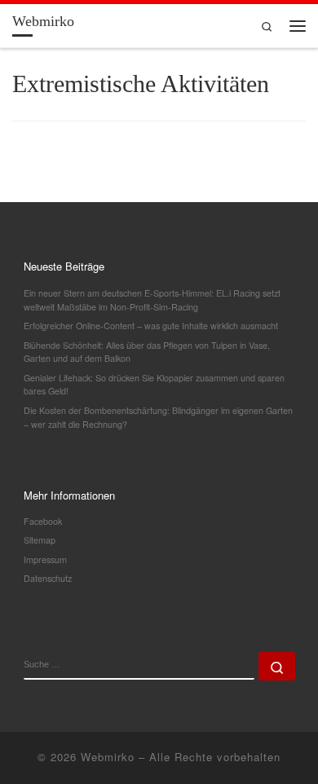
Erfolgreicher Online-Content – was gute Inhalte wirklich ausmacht (151, 325)
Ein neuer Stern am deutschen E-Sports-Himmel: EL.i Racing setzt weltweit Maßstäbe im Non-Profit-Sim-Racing (152, 300)
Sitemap (39, 540)
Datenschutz (48, 578)
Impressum (45, 559)
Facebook (43, 521)
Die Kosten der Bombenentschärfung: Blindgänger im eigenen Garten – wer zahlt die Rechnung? (158, 417)
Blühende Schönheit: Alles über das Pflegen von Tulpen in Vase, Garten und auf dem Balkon (147, 352)
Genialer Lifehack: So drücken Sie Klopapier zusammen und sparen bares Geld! (154, 385)
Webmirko (108, 756)
